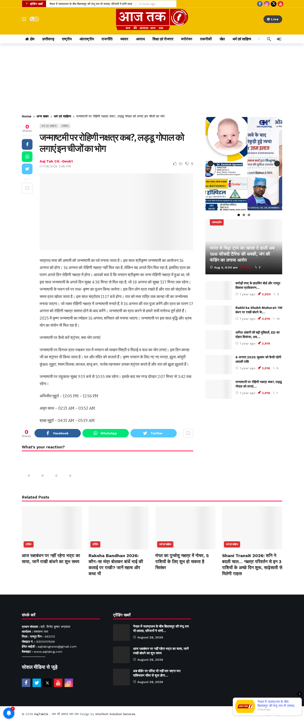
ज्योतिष (65, 126)
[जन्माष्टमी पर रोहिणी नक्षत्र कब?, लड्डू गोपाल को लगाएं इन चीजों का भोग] (218, 389)
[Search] (269, 39)
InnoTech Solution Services (115, 714)
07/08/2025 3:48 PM (55, 166)
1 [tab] (238, 215)
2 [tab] (244, 215)
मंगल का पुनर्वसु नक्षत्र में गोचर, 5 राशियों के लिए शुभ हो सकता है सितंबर (182, 561)
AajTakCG (41, 714)
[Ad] (243, 446)
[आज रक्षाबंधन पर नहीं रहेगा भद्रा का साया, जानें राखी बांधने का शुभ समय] (52, 527)
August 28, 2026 (150, 637)
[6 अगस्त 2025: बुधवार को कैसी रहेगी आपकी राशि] (218, 364)
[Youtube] (280, 4)
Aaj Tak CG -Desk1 (56, 161)
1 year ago (247, 294)
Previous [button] (210, 163)
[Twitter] (36, 683)
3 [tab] (249, 215)
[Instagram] (267, 4)
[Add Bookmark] (27, 188)
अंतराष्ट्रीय (216, 222)
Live (275, 19)
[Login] (279, 39)
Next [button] (277, 163)
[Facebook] (260, 4)
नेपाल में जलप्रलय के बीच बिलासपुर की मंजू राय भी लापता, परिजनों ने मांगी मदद (90, 4)
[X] (273, 4)
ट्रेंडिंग (28, 544)
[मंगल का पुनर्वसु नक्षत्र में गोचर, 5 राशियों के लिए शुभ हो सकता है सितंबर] (185, 527)
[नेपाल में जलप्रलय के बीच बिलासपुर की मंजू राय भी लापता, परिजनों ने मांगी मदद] (121, 632)
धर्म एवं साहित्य (49, 126)
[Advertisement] (152, 77)
